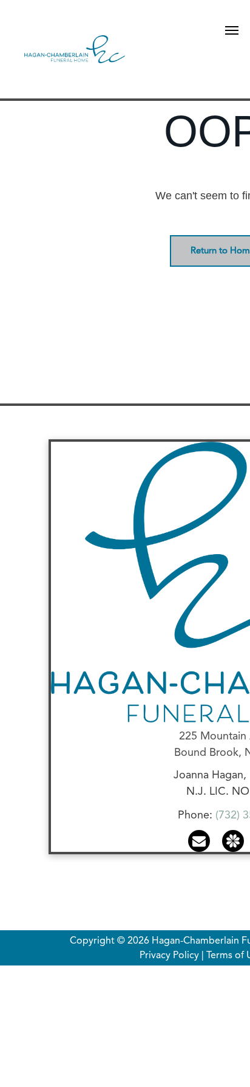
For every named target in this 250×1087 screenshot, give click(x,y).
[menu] (232, 30)
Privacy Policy (169, 956)
